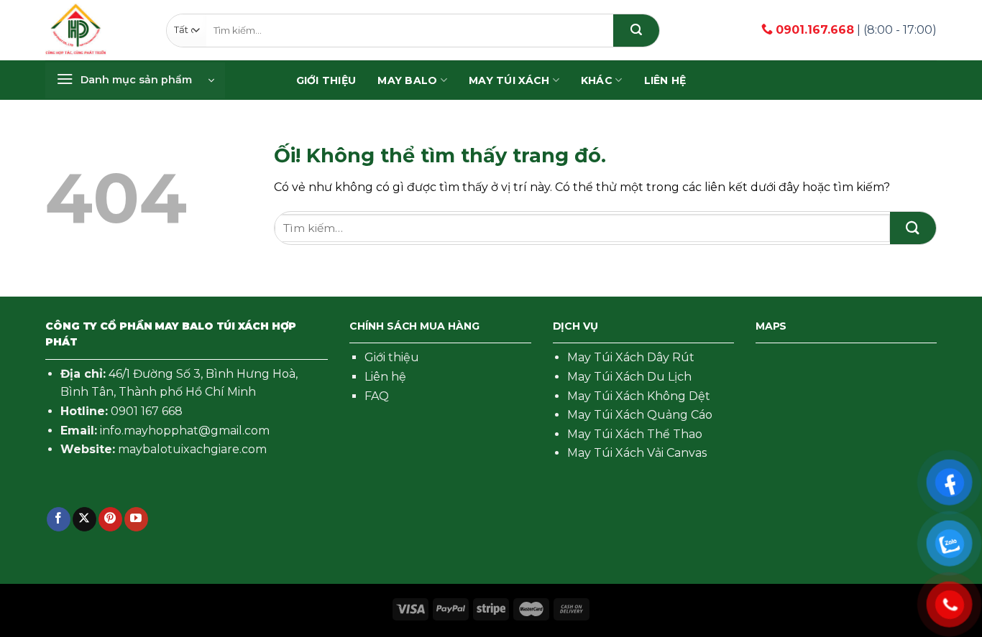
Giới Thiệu (326, 80)
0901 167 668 (147, 411)
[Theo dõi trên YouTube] (136, 519)
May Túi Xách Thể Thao (634, 434)
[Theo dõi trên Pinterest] (110, 519)
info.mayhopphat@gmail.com (185, 430)
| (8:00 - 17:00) (856, 30)
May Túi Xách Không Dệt (638, 396)
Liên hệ (665, 80)
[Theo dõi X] (84, 519)
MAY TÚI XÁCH (509, 80)
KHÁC (596, 80)
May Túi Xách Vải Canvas (637, 453)
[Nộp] (636, 30)
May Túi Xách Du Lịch (629, 376)
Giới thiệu (391, 357)
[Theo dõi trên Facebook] (58, 519)
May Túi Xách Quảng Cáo (639, 415)
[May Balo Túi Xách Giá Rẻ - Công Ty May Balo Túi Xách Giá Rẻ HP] (75, 30)
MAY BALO (407, 80)
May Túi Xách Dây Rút (630, 357)
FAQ (376, 396)
